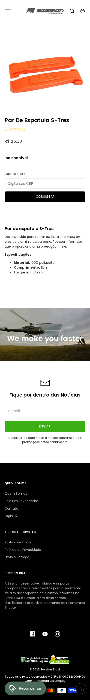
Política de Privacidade (23, 549)
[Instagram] (57, 634)
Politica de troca (18, 542)
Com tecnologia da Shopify (45, 681)
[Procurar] (72, 11)
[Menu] (8, 11)
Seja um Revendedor (21, 501)
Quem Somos (16, 493)
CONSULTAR (45, 196)
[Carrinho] (83, 11)
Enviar (45, 426)
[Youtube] (45, 634)
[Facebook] (32, 634)
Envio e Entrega (17, 557)
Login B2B (12, 516)
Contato (11, 508)
